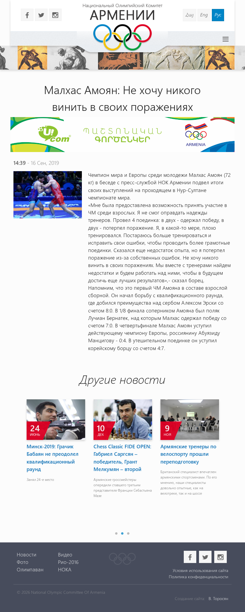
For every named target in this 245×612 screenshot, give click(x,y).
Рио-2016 (68, 562)
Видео (65, 554)
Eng (204, 14)
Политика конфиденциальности (198, 576)
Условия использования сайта (200, 570)
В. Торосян (218, 598)
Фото (22, 562)
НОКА (64, 569)
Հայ (190, 14)
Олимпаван (30, 569)
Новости (26, 554)
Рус (218, 14)
